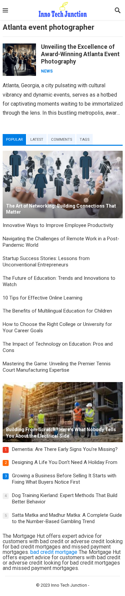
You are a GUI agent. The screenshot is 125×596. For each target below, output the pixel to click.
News (47, 71)
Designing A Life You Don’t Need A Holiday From (64, 462)
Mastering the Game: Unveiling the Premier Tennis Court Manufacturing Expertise (57, 367)
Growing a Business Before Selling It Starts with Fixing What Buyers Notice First (64, 479)
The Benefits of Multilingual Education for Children (57, 311)
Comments (61, 139)
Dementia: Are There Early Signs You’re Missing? (65, 449)
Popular (14, 139)
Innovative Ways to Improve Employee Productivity (58, 225)
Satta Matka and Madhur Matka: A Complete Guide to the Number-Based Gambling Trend (67, 518)
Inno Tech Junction (69, 585)
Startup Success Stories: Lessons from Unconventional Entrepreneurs (46, 261)
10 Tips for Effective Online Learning (42, 298)
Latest (36, 139)
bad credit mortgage (53, 552)
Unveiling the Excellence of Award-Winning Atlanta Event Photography (80, 54)
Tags (84, 139)
